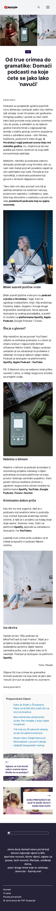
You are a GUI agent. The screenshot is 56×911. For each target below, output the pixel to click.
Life (28, 52)
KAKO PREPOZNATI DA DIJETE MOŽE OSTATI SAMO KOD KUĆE (39, 802)
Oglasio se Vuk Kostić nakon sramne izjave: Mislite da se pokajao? (17, 769)
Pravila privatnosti (12, 897)
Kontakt (7, 889)
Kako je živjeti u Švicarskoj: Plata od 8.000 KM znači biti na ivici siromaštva (31, 708)
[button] (38, 7)
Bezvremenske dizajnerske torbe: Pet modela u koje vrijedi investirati (31, 721)
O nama (7, 893)
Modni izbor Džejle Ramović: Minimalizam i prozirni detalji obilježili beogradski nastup (29, 742)
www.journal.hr (12, 687)
